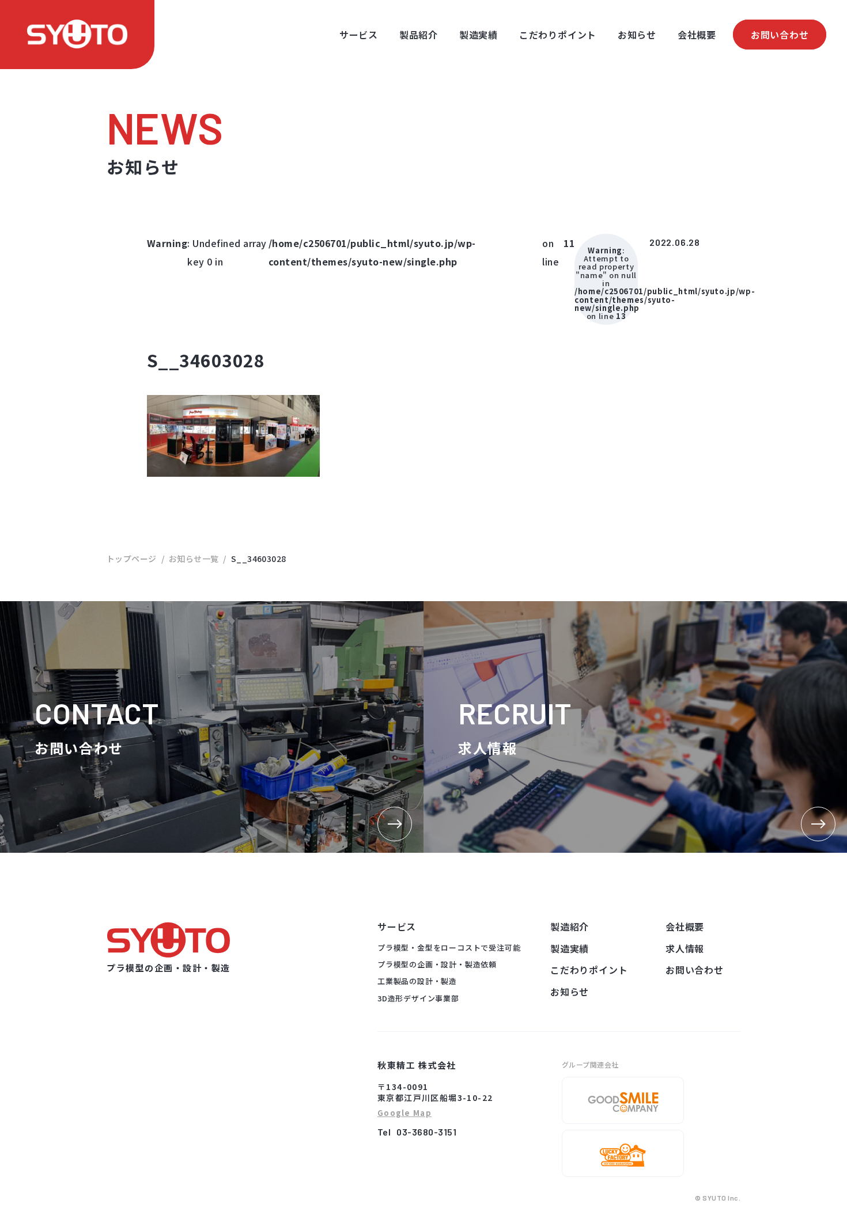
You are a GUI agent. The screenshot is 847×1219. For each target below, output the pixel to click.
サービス (358, 34)
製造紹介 (569, 926)
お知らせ (637, 34)
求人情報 (685, 948)
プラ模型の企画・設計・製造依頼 (437, 964)
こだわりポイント (557, 34)
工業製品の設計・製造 (417, 980)
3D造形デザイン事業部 (418, 998)
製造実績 (478, 34)
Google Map (404, 1113)
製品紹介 (418, 34)
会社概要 (697, 34)
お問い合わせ (780, 34)
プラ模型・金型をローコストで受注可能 (448, 947)
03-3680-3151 (426, 1131)
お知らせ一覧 (194, 558)
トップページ (132, 558)
